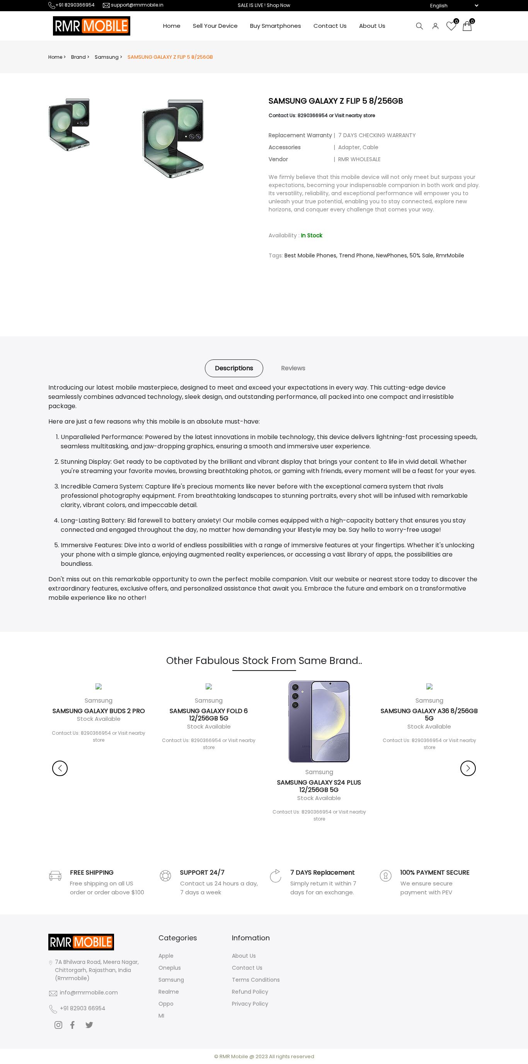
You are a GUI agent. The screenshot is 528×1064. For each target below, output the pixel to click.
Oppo (166, 1004)
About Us (372, 26)
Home (172, 26)
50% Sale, (422, 255)
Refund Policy (250, 992)
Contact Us (330, 26)
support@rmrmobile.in (137, 5)
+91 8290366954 (75, 5)
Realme (168, 992)
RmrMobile (450, 255)
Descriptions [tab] (234, 368)
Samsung (171, 980)
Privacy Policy (250, 1004)
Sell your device (215, 26)
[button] (468, 768)
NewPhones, (392, 255)
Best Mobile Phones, (310, 255)
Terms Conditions (256, 980)
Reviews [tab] (293, 368)
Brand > (80, 57)
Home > (57, 57)
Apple (166, 956)
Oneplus (169, 968)
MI (161, 1016)
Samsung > (108, 57)
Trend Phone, (357, 255)
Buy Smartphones (275, 26)
